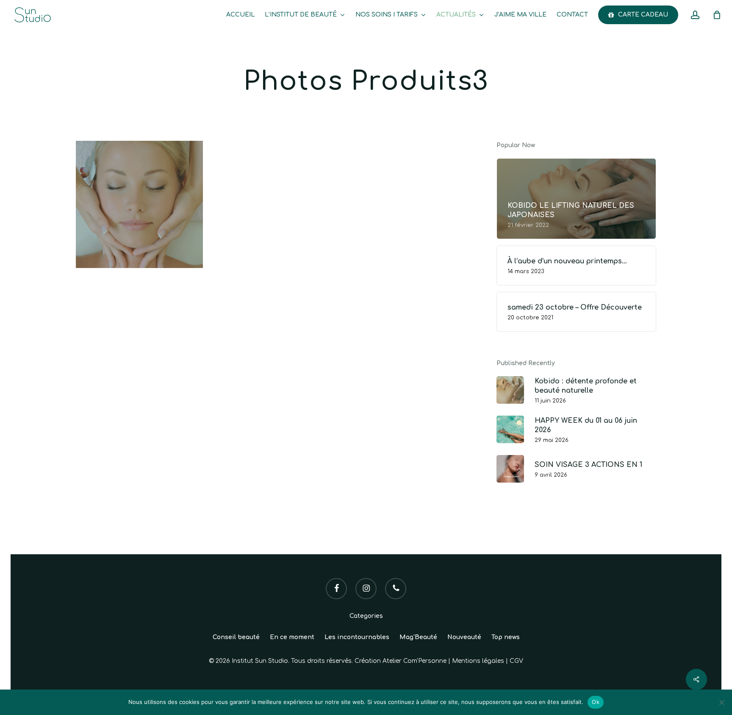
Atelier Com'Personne (414, 661)
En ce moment (292, 637)
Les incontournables (356, 637)
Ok (595, 701)
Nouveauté (464, 637)
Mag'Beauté (418, 637)
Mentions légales (478, 661)
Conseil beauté (236, 637)
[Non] (721, 702)
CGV (516, 661)
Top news (505, 637)
